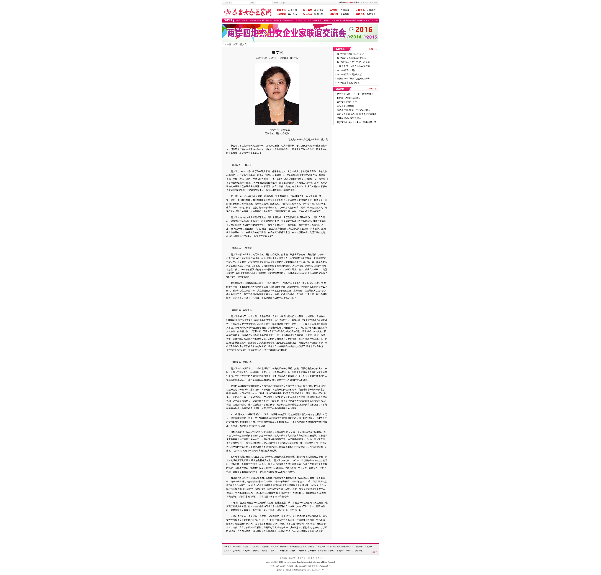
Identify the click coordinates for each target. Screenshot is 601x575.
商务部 (245, 546)
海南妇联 (321, 546)
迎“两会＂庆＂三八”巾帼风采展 (300, 20)
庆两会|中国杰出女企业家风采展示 (353, 110)
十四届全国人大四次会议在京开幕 (353, 66)
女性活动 (360, 10)
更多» (374, 552)
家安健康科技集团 (345, 106)
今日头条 (284, 551)
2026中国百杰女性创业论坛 (350, 54)
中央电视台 (294, 546)
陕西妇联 (227, 551)
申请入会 (360, 14)
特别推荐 (318, 14)
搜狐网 (273, 551)
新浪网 (264, 551)
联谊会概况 (282, 558)
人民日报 (312, 551)
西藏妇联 (255, 551)
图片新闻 (307, 10)
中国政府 (227, 546)
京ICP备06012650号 (316, 570)
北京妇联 (255, 546)
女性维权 (371, 10)
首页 (235, 44)
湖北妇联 (340, 551)
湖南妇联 (349, 551)
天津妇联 (274, 546)
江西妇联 (359, 551)
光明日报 (302, 551)
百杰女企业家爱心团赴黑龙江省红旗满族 (356, 114)
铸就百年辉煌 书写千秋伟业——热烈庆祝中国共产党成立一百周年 (343, 20)
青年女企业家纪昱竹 (347, 102)
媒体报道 (318, 10)
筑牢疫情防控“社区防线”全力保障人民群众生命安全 (263, 20)
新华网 (292, 551)
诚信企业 (307, 14)
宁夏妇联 (349, 546)
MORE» (373, 49)
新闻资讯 (281, 10)
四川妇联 (246, 551)
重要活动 (345, 14)
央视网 (311, 546)
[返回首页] (247, 11)
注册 (283, 3)
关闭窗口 (284, 58)
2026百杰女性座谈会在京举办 (351, 58)
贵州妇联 (237, 551)
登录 (276, 3)
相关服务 (310, 558)
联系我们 (319, 558)
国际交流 (334, 14)
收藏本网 (373, 2)
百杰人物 (292, 14)
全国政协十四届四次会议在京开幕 (353, 78)
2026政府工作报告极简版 (349, 74)
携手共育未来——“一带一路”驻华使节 (355, 94)
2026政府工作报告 (346, 70)
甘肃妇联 (368, 546)
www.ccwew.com (290, 562)
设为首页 (364, 2)
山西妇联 (331, 551)
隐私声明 (292, 558)
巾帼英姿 (281, 14)
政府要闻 (345, 10)
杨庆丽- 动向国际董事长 (348, 98)
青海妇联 (359, 546)
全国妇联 (237, 546)
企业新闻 (292, 10)
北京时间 (302, 546)
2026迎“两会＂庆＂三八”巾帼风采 (353, 62)
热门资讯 (334, 10)
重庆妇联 (284, 546)
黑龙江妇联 (331, 546)
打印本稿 (294, 58)
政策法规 (371, 14)
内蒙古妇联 (341, 546)
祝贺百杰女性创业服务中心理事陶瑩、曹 (356, 122)
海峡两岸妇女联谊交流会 (349, 118)
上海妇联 (265, 546)
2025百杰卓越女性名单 (348, 82)
